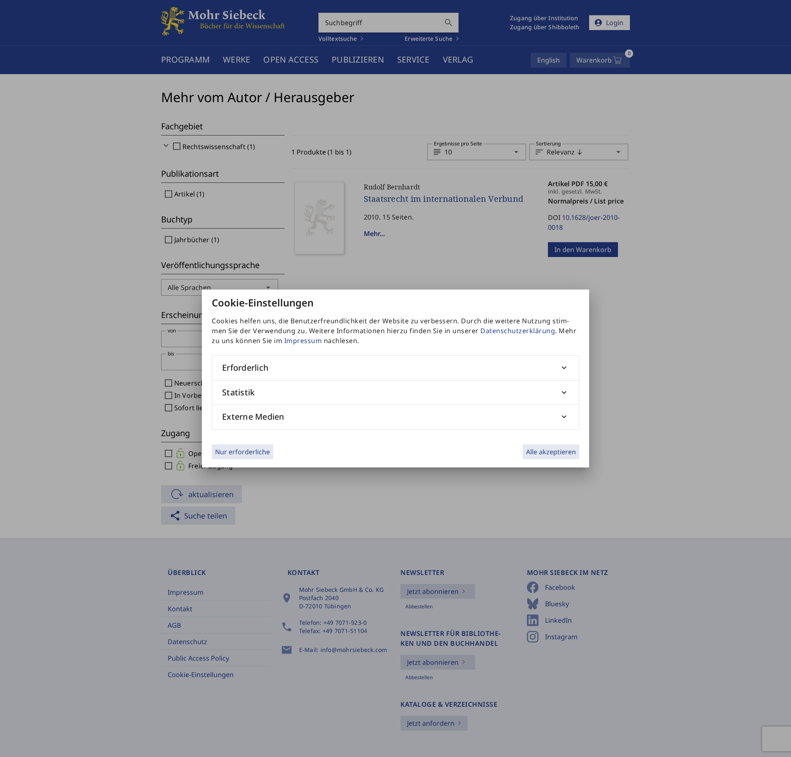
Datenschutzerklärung (517, 330)
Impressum (303, 340)
